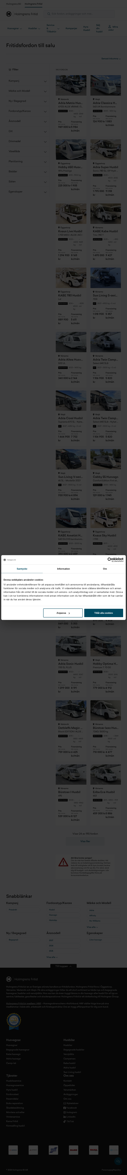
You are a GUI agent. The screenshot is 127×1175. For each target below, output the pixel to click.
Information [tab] (63, 568)
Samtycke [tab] (22, 568)
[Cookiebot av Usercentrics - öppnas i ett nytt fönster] (109, 559)
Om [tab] (105, 568)
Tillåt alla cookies (103, 613)
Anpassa (61, 613)
